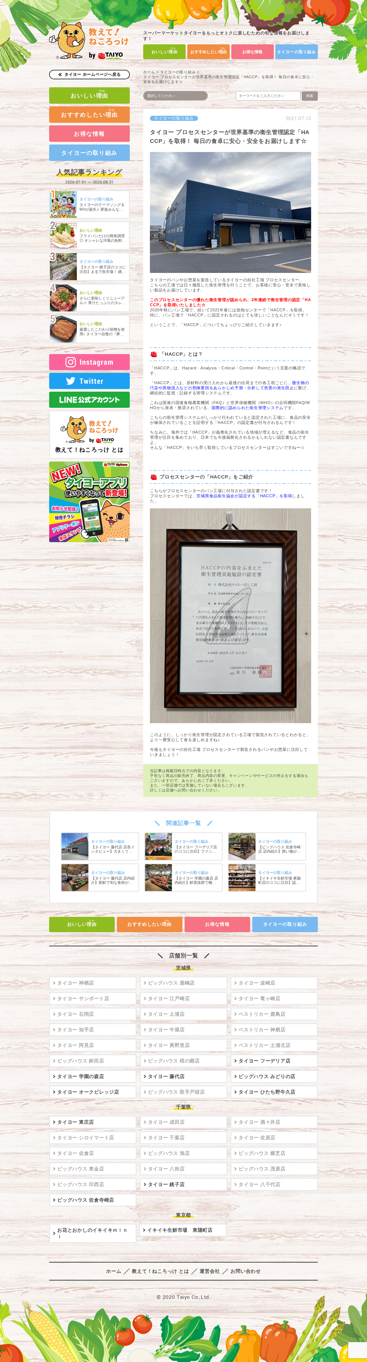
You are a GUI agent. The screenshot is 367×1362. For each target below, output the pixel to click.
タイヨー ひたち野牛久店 (267, 1092)
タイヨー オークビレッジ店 (88, 1092)
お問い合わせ (246, 1271)
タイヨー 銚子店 (166, 1184)
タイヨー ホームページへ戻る (92, 74)
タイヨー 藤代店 (166, 1076)
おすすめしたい (208, 51)
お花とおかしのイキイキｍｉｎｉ (92, 1233)
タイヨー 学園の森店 (80, 1076)
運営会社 (210, 1271)
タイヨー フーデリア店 (264, 1061)
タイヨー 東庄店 (75, 1122)
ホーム (149, 72)
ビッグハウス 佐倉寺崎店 (85, 1200)
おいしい (165, 51)
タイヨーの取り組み (296, 51)
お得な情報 (252, 51)
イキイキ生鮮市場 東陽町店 (180, 1230)
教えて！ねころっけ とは (89, 449)
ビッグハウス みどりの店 (267, 1076)
